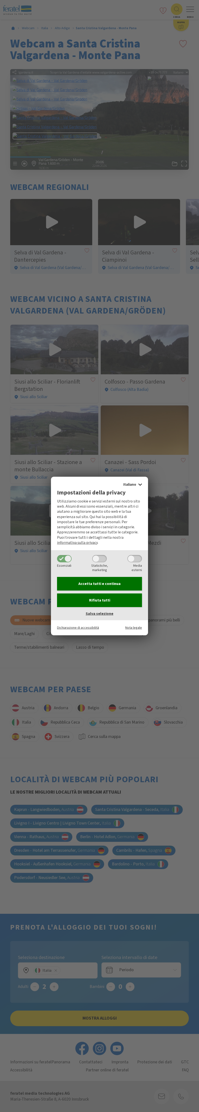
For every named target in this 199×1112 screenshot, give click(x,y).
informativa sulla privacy (77, 542)
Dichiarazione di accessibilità (78, 627)
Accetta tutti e (99, 583)
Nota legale (133, 627)
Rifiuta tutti (99, 600)
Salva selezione (99, 613)
